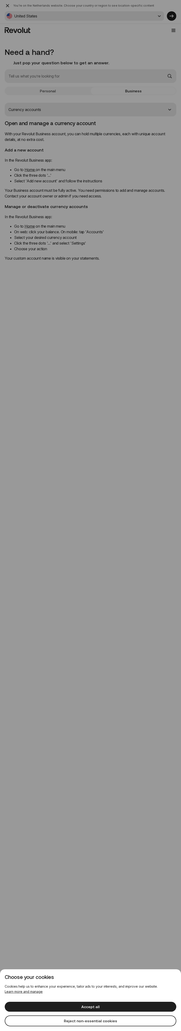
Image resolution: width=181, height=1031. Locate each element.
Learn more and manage (24, 992)
